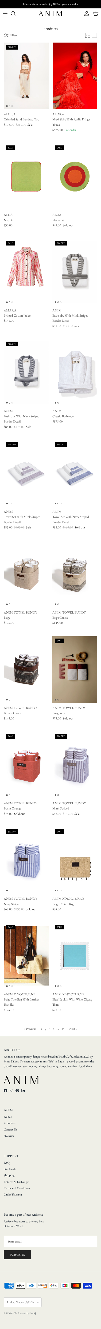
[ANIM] (50, 13)
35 (63, 1029)
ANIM (14, 1313)
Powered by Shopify (27, 1313)
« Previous (29, 1029)
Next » (73, 1029)
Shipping (9, 1175)
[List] (94, 35)
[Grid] (87, 35)
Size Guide (10, 1169)
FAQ (7, 1163)
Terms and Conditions (17, 1188)
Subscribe (17, 1254)
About (8, 1117)
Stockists (9, 1136)
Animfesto (10, 1123)
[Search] (15, 13)
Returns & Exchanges (16, 1182)
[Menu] (5, 13)
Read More (85, 1066)
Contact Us (10, 1129)
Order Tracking (13, 1194)
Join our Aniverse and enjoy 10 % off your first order (50, 4)
